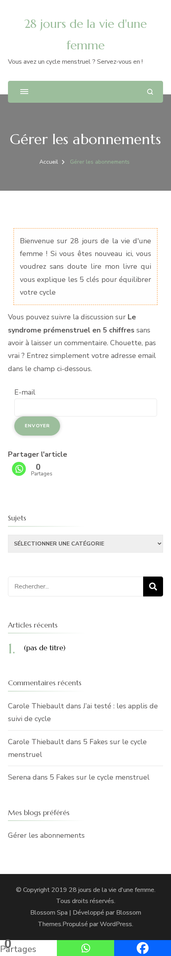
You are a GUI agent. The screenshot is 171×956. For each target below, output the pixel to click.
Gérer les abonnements (46, 835)
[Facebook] (142, 948)
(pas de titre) (45, 647)
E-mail (24, 392)
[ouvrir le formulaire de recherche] (150, 92)
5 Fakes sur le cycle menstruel (100, 777)
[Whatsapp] (19, 469)
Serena (19, 777)
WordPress (116, 924)
